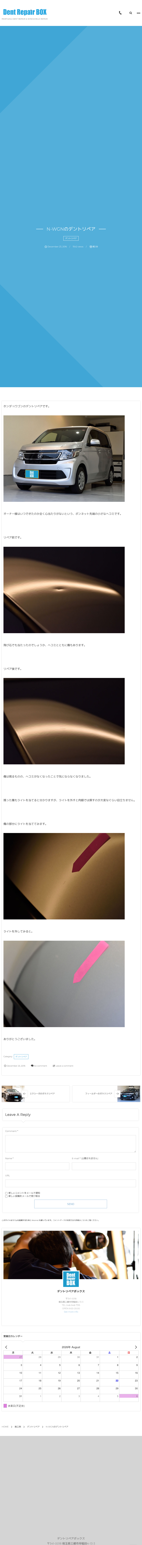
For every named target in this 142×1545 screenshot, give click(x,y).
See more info (71, 1312)
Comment (11, 1131)
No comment (40, 1066)
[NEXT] (135, 1347)
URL (7, 1175)
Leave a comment (64, 1066)
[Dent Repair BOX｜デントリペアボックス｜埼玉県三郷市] (25, 12)
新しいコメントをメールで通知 (24, 1193)
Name (8, 1158)
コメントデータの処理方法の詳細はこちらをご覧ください (75, 1220)
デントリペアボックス (71, 1291)
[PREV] (6, 1347)
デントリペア (71, 238)
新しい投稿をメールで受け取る (24, 1196)
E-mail (75, 1158)
